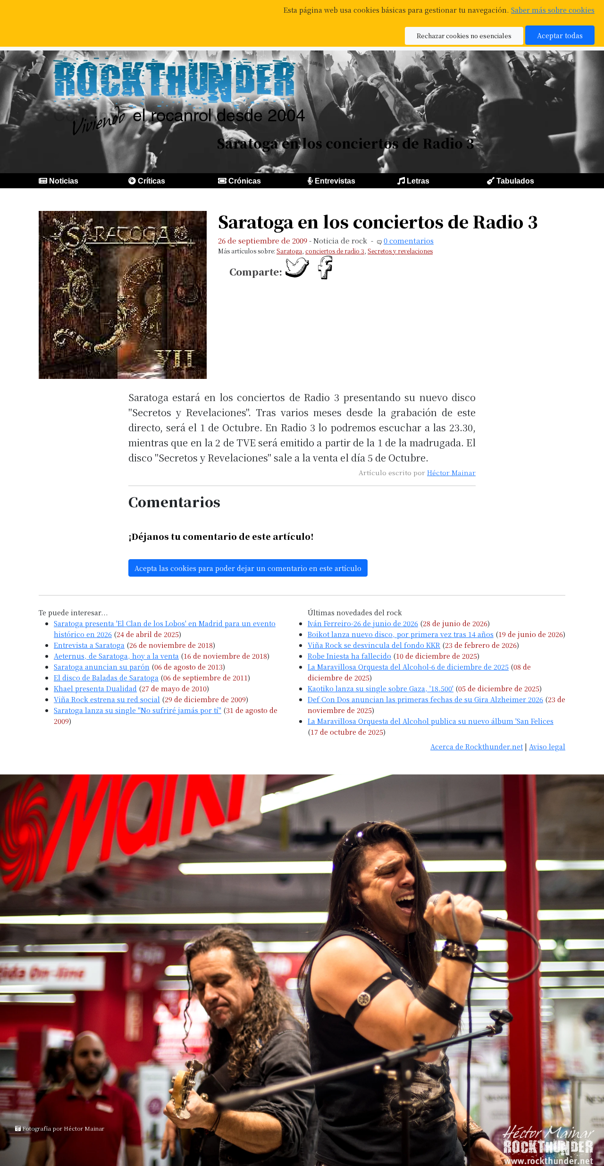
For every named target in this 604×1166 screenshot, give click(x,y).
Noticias (63, 181)
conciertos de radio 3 (334, 251)
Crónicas (244, 181)
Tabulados (515, 181)
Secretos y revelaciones (400, 251)
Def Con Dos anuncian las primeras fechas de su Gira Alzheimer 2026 (425, 699)
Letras (418, 181)
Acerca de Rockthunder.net (476, 746)
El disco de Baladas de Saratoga (106, 677)
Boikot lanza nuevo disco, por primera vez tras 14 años (401, 634)
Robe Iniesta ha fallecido (349, 656)
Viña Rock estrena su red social (107, 699)
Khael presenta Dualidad (95, 688)
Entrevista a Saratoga (89, 645)
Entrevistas (335, 181)
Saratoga (289, 251)
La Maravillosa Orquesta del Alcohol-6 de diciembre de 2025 (408, 666)
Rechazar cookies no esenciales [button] (464, 35)
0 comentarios (409, 240)
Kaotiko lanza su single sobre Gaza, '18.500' (380, 688)
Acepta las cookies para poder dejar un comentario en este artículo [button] (247, 568)
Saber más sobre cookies (553, 10)
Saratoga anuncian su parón (102, 666)
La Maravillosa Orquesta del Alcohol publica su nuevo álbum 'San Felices (431, 721)
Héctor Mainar (451, 472)
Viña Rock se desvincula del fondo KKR (374, 645)
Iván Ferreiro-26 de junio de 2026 (363, 623)
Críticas (151, 181)
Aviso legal (547, 746)
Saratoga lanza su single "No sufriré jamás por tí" (137, 710)
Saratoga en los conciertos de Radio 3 (378, 221)
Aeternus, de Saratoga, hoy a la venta (116, 656)
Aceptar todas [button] (560, 35)
